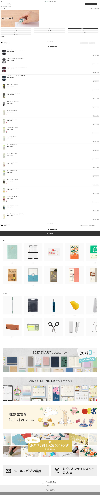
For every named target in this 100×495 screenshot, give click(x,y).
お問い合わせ (52, 485)
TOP (1, 6)
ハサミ (49, 28)
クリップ (83, 30)
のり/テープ (83, 28)
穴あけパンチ (16, 34)
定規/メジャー (50, 30)
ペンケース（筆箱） (83, 32)
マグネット (15, 32)
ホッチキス (15, 30)
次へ (55, 46)
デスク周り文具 (5, 6)
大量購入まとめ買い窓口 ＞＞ (50, 490)
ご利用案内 (47, 485)
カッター (16, 28)
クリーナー (49, 32)
